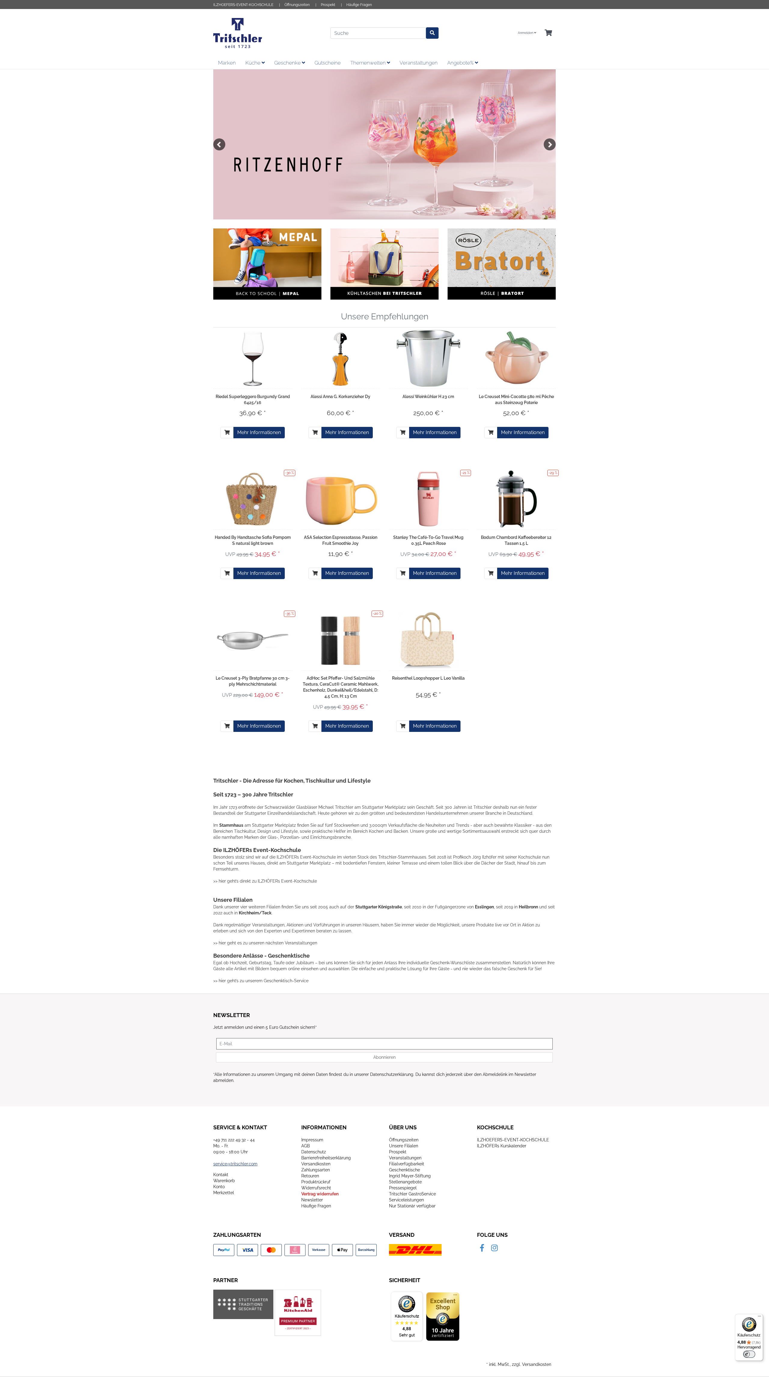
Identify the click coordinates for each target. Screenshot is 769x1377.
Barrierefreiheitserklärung (326, 1157)
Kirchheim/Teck (255, 912)
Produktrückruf (315, 1181)
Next (550, 144)
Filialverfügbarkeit (406, 1163)
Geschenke (288, 63)
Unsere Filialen (403, 1145)
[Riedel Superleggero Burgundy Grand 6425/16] (252, 358)
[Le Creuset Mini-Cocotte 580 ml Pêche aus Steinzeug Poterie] (516, 358)
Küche (253, 63)
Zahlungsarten (315, 1169)
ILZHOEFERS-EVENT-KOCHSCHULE (243, 5)
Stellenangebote (405, 1181)
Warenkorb (224, 1180)
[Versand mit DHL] (415, 1249)
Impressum (312, 1139)
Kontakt (220, 1174)
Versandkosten (315, 1163)
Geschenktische (404, 1169)
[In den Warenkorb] (227, 432)
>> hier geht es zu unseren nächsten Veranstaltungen (265, 943)
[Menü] (759, 1317)
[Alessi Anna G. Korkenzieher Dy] (340, 358)
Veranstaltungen (419, 63)
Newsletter (312, 1199)
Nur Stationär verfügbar (412, 1205)
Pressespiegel (403, 1187)
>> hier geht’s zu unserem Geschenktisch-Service (261, 980)
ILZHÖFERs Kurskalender (501, 1145)
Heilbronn (528, 906)
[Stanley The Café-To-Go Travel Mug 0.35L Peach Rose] (428, 498)
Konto (219, 1186)
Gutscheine (328, 63)
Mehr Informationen (259, 432)
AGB (305, 1145)
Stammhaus (231, 825)
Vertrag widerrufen (320, 1193)
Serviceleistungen (406, 1199)
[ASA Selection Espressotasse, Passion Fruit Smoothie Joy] (340, 498)
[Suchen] (432, 33)
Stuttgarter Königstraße (378, 906)
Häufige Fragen (359, 5)
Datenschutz (313, 1151)
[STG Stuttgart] (243, 1304)
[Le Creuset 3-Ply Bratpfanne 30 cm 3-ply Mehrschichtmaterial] (252, 640)
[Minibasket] (548, 33)
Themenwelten (368, 63)
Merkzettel (223, 1192)
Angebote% (461, 63)
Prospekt (328, 5)
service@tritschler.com (235, 1163)
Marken (227, 63)
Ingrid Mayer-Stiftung (410, 1175)
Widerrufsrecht (316, 1187)
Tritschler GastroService (412, 1193)
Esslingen (484, 906)
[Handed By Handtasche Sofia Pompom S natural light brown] (252, 498)
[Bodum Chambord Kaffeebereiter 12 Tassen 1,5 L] (516, 498)
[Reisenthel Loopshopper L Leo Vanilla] (429, 639)
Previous (219, 144)
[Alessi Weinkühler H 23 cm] (428, 358)
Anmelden (526, 33)
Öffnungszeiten (297, 5)
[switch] (749, 1354)
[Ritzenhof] (384, 144)
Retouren (310, 1175)
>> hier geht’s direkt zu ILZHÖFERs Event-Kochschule (265, 881)
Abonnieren (384, 1057)
